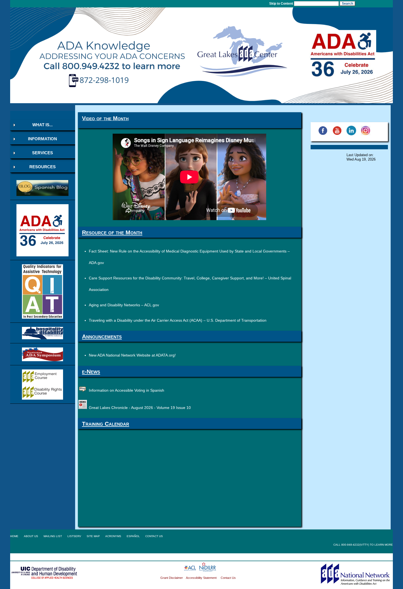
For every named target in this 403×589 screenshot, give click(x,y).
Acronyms (113, 536)
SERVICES (42, 153)
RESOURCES (42, 167)
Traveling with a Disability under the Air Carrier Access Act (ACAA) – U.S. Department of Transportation (177, 320)
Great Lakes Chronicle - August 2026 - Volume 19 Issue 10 (140, 407)
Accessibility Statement (201, 577)
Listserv (74, 536)
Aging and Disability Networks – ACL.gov (124, 305)
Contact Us (154, 536)
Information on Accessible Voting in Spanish (126, 390)
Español (133, 536)
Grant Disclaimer (171, 577)
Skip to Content (281, 3)
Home (14, 536)
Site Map (93, 536)
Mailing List (53, 536)
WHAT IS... (42, 125)
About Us (31, 536)
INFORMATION (42, 139)
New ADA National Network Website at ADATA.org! (132, 355)
